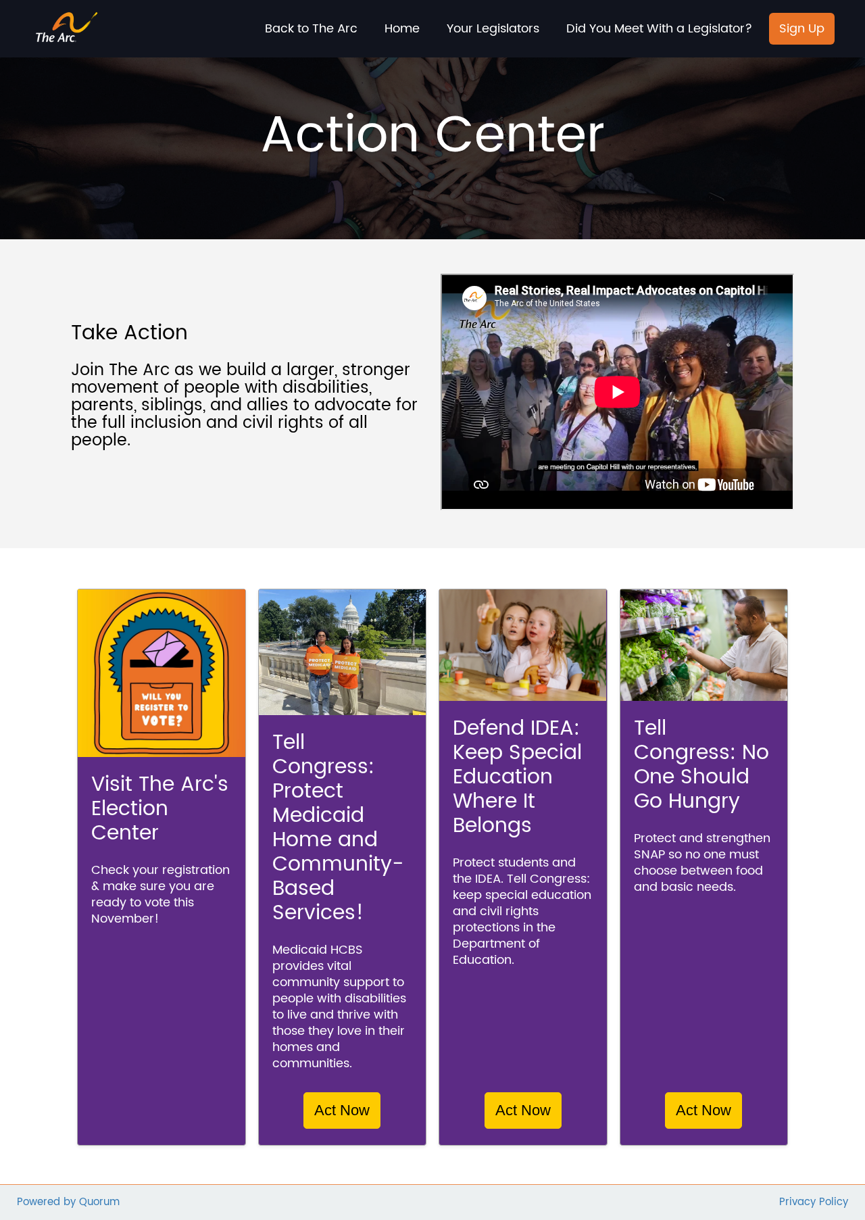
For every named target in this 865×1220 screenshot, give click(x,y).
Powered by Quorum (68, 1203)
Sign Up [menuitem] (801, 29)
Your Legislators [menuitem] (493, 29)
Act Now (342, 1110)
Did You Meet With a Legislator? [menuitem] (659, 29)
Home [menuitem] (402, 29)
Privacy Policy (813, 1203)
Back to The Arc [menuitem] (311, 29)
